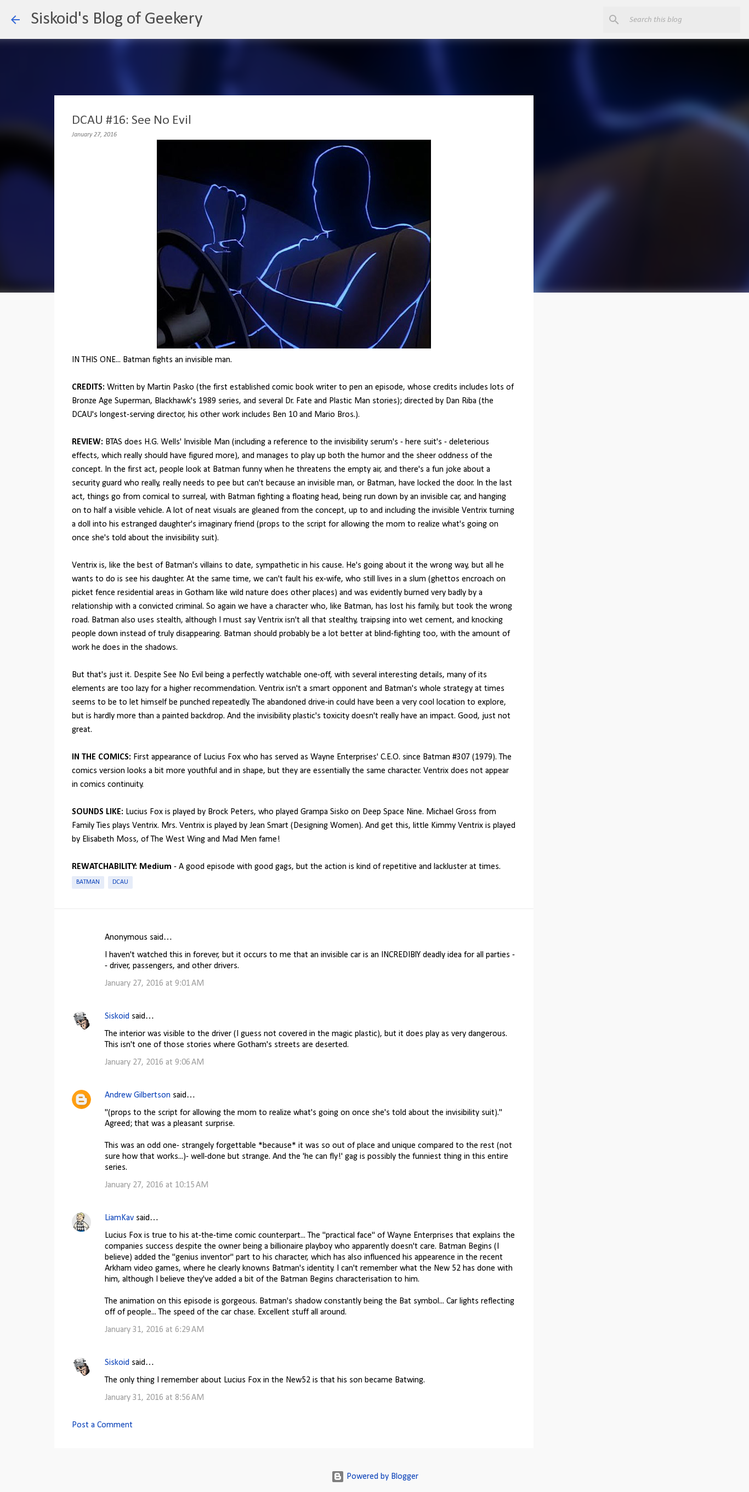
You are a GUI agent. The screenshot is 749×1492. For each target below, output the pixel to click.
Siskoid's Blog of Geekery (116, 19)
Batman (88, 882)
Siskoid (117, 1016)
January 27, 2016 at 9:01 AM (154, 983)
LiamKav (119, 1218)
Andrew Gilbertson (138, 1095)
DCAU (120, 882)
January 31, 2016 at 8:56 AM (154, 1397)
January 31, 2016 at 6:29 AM (154, 1329)
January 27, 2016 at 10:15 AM (156, 1185)
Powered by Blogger (381, 1476)
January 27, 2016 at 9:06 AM (154, 1062)
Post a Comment (102, 1425)
